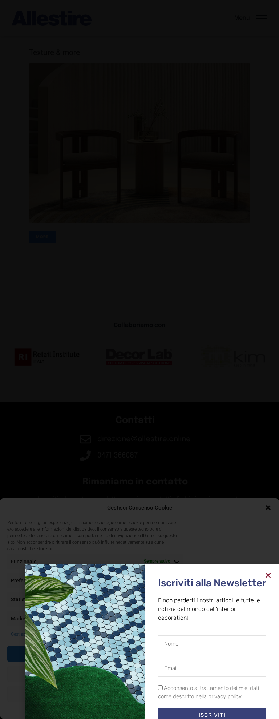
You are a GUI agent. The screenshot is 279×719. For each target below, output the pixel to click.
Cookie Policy (123, 709)
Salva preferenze (139, 693)
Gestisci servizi (25, 634)
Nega (139, 673)
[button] (268, 507)
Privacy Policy (153, 709)
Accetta (139, 653)
